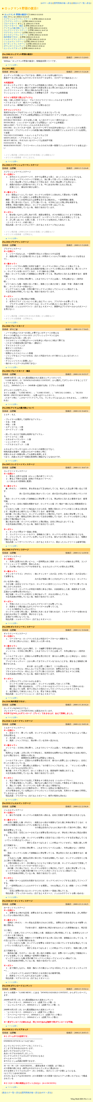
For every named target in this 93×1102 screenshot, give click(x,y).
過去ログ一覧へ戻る (81, 3)
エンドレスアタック (12, 48)
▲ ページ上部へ (11, 65)
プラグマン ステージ (13, 21)
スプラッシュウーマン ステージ (17, 19)
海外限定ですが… (11, 37)
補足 (6, 17)
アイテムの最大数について (15, 28)
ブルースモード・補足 (13, 26)
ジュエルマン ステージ (14, 41)
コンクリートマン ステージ (15, 30)
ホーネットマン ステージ (15, 44)
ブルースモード (10, 24)
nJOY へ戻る (46, 3)
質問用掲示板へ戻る (62, 3)
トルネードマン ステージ (15, 39)
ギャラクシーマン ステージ (15, 35)
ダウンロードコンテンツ (14, 46)
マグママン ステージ (13, 33)
